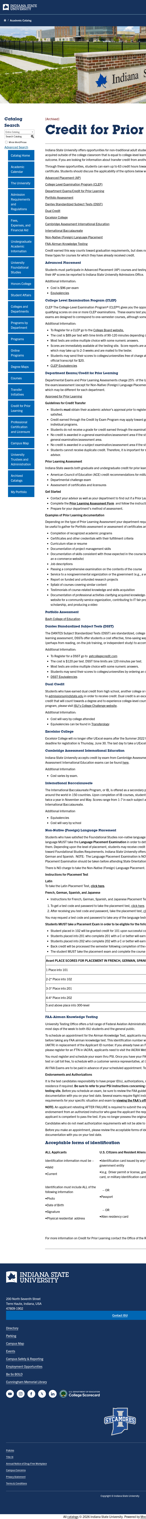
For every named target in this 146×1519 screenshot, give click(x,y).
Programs (17, 339)
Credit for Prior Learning (20, 408)
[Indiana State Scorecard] (80, 1394)
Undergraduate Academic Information (21, 246)
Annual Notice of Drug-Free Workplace (26, 1463)
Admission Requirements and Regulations (20, 201)
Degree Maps (20, 367)
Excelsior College (56, 217)
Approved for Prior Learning (63, 396)
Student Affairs (21, 295)
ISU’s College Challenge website (95, 706)
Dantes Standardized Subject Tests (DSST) (74, 204)
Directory (12, 1328)
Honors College (21, 283)
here (125, 762)
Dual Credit (52, 211)
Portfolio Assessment (59, 197)
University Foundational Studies (19, 267)
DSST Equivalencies (64, 677)
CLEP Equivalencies (64, 365)
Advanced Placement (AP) (63, 178)
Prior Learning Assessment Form (91, 503)
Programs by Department (19, 325)
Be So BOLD (14, 1374)
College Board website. (108, 330)
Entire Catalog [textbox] (13, 131)
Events (10, 1351)
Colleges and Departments (20, 308)
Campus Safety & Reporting (24, 1359)
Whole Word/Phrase (18, 142)
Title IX (9, 1456)
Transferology (100, 724)
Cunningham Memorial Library (26, 1382)
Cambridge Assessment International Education (77, 224)
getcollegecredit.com (103, 656)
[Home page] (5, 20)
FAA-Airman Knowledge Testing (66, 244)
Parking (11, 1336)
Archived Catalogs (17, 477)
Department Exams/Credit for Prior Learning (74, 191)
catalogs (73, 1517)
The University (20, 183)
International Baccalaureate (64, 230)
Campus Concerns (16, 1470)
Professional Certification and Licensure (20, 427)
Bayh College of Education (62, 619)
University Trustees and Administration (21, 459)
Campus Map (20, 443)
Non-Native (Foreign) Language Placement (74, 237)
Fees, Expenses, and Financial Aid (20, 225)
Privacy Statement (16, 1476)
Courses (16, 378)
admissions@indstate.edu (66, 696)
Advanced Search (16, 147)
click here (97, 886)
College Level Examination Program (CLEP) (74, 184)
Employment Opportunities (24, 1366)
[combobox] (19, 132)
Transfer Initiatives (17, 391)
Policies (10, 1450)
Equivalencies (60, 293)
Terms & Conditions (16, 1483)
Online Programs (17, 352)
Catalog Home (20, 155)
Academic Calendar (17, 169)
